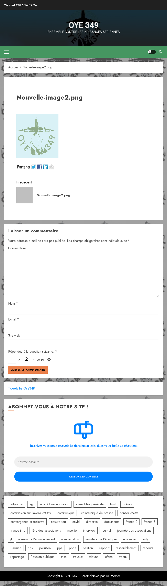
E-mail (13, 319)
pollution (45, 548)
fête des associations (46, 530)
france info (17, 530)
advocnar (16, 504)
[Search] (160, 52)
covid (76, 521)
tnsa (64, 556)
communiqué (66, 513)
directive (92, 521)
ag (31, 504)
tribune (94, 556)
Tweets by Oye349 (21, 388)
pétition (88, 548)
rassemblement (126, 548)
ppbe (72, 548)
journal (106, 530)
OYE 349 (84, 25)
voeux (123, 556)
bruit (113, 504)
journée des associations (134, 530)
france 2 (131, 521)
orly (145, 539)
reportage (17, 556)
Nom (13, 303)
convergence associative (27, 521)
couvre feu (58, 521)
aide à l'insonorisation (54, 504)
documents (111, 521)
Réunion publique (43, 556)
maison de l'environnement (36, 539)
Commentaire (18, 248)
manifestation (70, 539)
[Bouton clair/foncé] (152, 52)
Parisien (15, 548)
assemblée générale (90, 504)
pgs (30, 548)
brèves (127, 504)
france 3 (149, 521)
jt (11, 539)
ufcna (109, 556)
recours (148, 548)
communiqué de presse (97, 513)
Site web (14, 335)
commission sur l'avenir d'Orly (30, 513)
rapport (104, 548)
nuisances (130, 539)
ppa (60, 548)
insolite (72, 530)
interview (89, 530)
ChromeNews (89, 576)
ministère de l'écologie (101, 539)
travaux (78, 556)
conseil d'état (129, 513)
